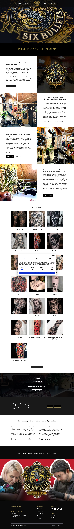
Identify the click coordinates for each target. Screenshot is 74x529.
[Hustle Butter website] (29, 440)
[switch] (32, 269)
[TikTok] (58, 509)
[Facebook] (55, 509)
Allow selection (37, 272)
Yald (62, 525)
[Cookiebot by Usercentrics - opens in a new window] (51, 255)
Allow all (49, 272)
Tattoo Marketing (58, 525)
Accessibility (53, 519)
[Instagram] (52, 509)
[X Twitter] (61, 509)
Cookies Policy (53, 517)
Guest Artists (18, 156)
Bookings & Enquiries (11, 85)
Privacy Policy (53, 515)
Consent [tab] (24, 258)
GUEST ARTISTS (27, 3)
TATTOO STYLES (46, 3)
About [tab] (50, 258)
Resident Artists (10, 156)
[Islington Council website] (44, 439)
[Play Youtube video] (37, 480)
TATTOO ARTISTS (20, 3)
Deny (24, 272)
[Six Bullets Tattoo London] (37, 3)
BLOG (54, 3)
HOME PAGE (39, 508)
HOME (15, 3)
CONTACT (58, 3)
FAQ (51, 3)
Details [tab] (37, 258)
